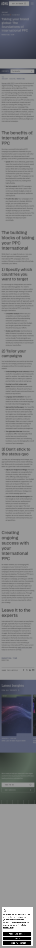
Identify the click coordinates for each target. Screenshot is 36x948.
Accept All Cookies (17, 934)
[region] (17, 926)
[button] (4, 910)
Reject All (17, 938)
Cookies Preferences (17, 943)
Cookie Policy (8, 928)
